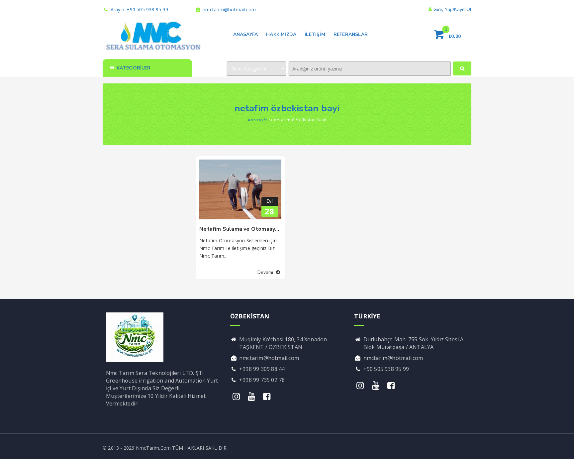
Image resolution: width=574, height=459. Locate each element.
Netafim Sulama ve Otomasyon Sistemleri (255, 229)
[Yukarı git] (562, 447)
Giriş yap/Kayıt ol (452, 9)
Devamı (266, 272)
